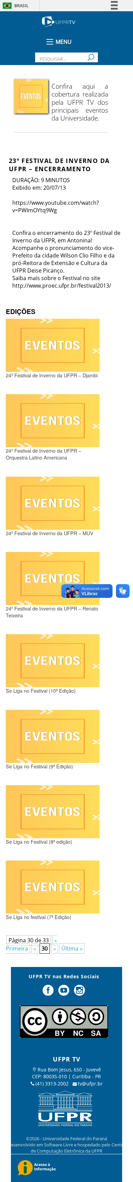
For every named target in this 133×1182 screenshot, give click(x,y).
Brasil (21, 6)
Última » (72, 948)
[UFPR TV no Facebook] (49, 993)
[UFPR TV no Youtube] (64, 993)
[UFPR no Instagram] (79, 993)
